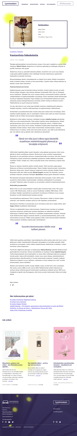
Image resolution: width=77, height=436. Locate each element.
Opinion (42, 4)
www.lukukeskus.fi (7, 416)
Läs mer (10, 381)
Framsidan (25, 4)
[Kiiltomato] (65, 5)
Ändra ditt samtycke (29, 427)
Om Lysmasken (51, 4)
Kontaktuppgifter (7, 419)
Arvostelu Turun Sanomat (18, 302)
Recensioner (34, 4)
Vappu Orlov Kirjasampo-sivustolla (21, 310)
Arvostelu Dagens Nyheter (18, 304)
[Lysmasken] (10, 5)
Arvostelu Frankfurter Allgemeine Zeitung (23, 300)
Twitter (13, 285)
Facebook (11, 285)
